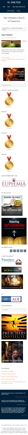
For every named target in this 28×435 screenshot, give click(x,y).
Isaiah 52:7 (17, 397)
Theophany (3, 60)
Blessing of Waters (12, 59)
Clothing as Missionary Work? (8, 379)
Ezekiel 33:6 (24, 415)
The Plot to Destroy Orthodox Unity (9, 376)
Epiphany (18, 59)
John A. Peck (24, 425)
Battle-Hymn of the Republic (7, 371)
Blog (8, 57)
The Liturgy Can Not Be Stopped (8, 374)
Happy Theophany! (7, 34)
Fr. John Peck (14, 2)
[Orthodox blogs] (9, 107)
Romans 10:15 (24, 397)
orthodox (23, 59)
